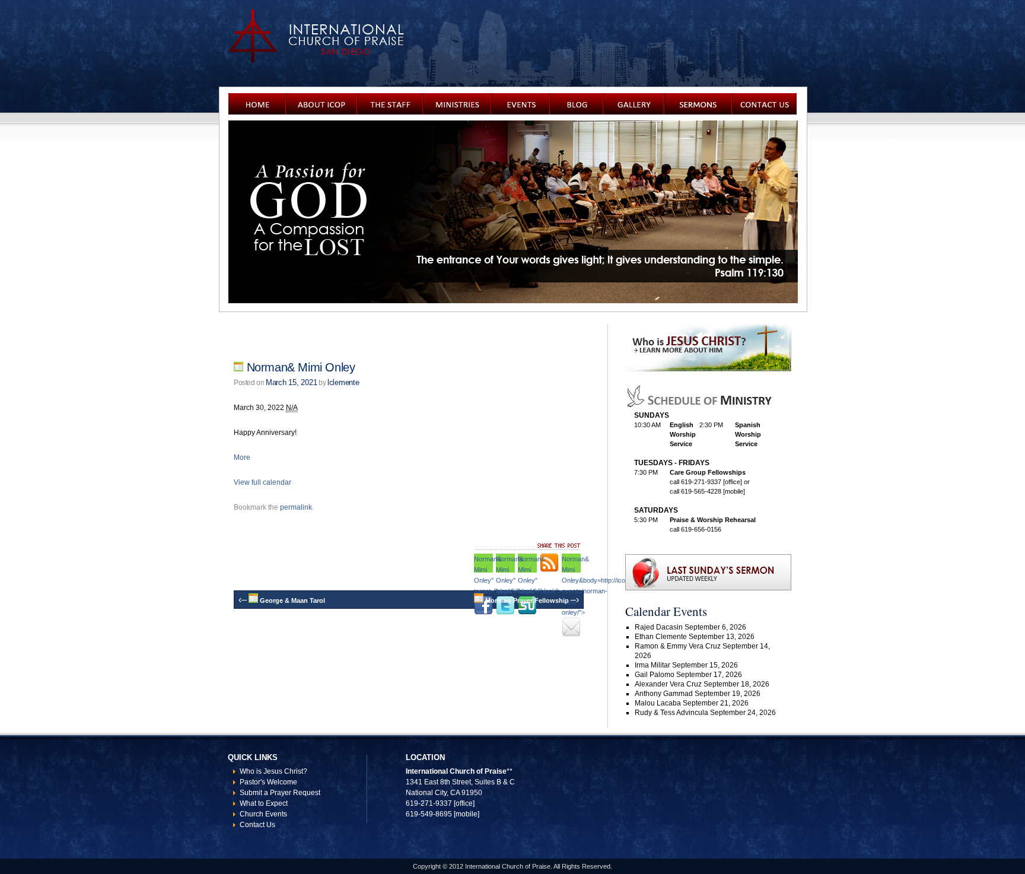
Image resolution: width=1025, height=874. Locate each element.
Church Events (263, 814)
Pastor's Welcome (268, 782)
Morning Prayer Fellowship (531, 600)
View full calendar (262, 482)
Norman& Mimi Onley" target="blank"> (527, 564)
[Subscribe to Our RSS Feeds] (549, 563)
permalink (296, 507)
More (242, 457)
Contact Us (257, 825)
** (509, 771)
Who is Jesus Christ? (273, 771)
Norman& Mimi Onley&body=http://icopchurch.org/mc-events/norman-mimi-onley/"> (571, 564)
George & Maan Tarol (281, 600)
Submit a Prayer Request (280, 793)
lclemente (343, 382)
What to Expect (264, 803)
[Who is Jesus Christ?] (708, 369)
